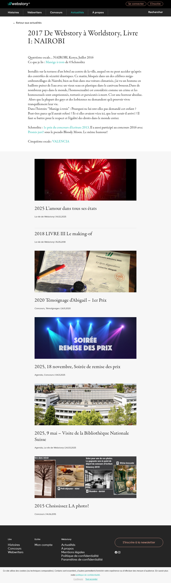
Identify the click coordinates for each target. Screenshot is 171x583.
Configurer (78, 579)
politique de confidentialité (88, 575)
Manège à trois (55, 62)
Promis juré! (36, 132)
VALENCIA (60, 141)
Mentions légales (73, 552)
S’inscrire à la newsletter (139, 542)
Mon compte (43, 545)
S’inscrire (155, 3)
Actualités (77, 12)
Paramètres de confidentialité (82, 559)
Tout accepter (91, 579)
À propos (98, 12)
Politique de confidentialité (80, 556)
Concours (56, 12)
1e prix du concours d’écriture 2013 (66, 127)
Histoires (13, 12)
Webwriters (34, 12)
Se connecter (136, 3)
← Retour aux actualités (27, 22)
